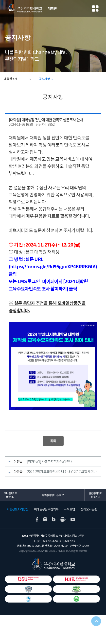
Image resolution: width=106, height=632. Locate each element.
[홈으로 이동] (53, 564)
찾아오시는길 (89, 509)
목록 (53, 441)
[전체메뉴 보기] (95, 8)
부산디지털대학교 (24, 9)
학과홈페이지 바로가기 (53, 495)
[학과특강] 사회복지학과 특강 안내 (49, 461)
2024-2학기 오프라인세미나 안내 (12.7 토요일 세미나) (62, 471)
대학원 (52, 8)
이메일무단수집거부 (46, 509)
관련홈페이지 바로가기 (95, 495)
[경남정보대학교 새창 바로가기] (76, 579)
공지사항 (44, 79)
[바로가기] (76, 599)
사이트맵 (69, 509)
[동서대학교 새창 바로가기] (28, 579)
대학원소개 (10, 79)
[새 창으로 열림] (37, 519)
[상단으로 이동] (96, 622)
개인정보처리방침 (17, 509)
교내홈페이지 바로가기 (10, 495)
